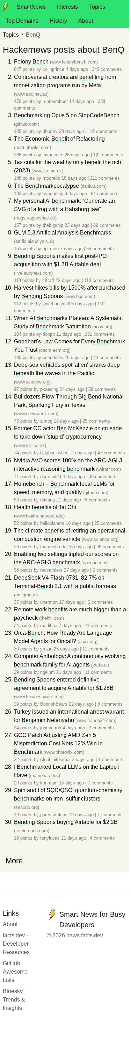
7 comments (100, 783)
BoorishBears (53, 704)
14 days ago (82, 101)
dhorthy (50, 131)
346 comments (107, 69)
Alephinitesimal (55, 759)
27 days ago (77, 570)
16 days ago (81, 546)
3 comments (101, 727)
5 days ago (83, 303)
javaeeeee (53, 154)
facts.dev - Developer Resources (16, 943)
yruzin (46, 649)
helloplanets (52, 523)
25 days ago (78, 357)
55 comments (100, 248)
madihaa (48, 625)
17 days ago (72, 602)
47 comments (111, 452)
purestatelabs (53, 814)
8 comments (97, 500)
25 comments (96, 421)
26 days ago (78, 154)
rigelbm (47, 672)
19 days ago (82, 814)
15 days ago (72, 783)
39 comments (102, 476)
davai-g (47, 500)
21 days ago (69, 334)
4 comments (102, 838)
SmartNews (31, 7)
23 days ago (78, 225)
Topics (97, 7)
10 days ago (79, 523)
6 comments (100, 602)
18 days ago (74, 178)
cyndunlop (53, 193)
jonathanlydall (56, 303)
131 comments (100, 334)
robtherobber (55, 101)
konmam (49, 783)
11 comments (98, 625)
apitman (51, 248)
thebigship (53, 225)
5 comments (105, 570)
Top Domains (22, 21)
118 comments (99, 280)
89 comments (107, 225)
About (85, 21)
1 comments (110, 759)
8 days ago (76, 193)
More (14, 861)
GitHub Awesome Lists (15, 971)
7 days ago (72, 248)
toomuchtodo (53, 546)
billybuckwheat (55, 452)
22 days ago (69, 280)
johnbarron (50, 727)
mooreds (51, 178)
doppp (49, 334)
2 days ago (83, 452)
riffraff (48, 280)
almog (46, 421)
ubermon (49, 602)
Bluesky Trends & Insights (14, 999)
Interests (67, 7)
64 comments (104, 193)
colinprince (53, 69)
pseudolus (53, 357)
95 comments (110, 546)
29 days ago (72, 131)
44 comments (107, 357)
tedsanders (51, 570)
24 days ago (73, 389)
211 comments (105, 178)
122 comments (108, 154)
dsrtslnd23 (50, 476)
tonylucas (50, 838)
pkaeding (49, 389)
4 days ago (77, 69)
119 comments (102, 131)
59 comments (102, 389)
